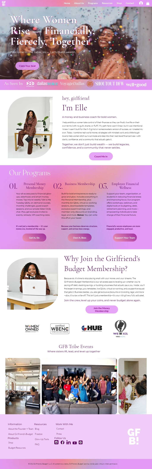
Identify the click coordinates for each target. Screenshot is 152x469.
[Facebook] (62, 442)
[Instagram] (56, 442)
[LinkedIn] (68, 442)
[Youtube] (75, 442)
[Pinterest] (81, 442)
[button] (147, 3)
